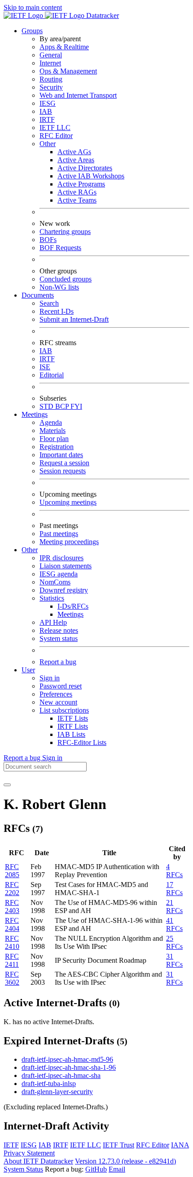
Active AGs (74, 152)
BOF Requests (60, 247)
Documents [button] (38, 295)
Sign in (49, 678)
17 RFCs (174, 888)
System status (58, 638)
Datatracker (101, 15)
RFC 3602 (12, 978)
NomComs (54, 582)
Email (117, 1169)
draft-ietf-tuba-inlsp (49, 1083)
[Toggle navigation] (7, 784)
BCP (62, 406)
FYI (76, 406)
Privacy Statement (29, 1153)
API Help (53, 622)
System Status (23, 1169)
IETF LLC (54, 127)
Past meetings (58, 533)
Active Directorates (84, 168)
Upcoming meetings (67, 502)
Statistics (51, 598)
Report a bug (57, 662)
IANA (180, 1145)
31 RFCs (174, 960)
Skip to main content (33, 7)
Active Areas (75, 160)
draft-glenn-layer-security (57, 1091)
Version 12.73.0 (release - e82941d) (125, 1161)
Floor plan (54, 438)
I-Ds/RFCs (72, 606)
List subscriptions (64, 710)
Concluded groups (65, 279)
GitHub (96, 1169)
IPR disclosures (61, 558)
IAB (45, 111)
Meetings (70, 614)
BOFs (48, 239)
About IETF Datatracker (38, 1161)
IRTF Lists (72, 726)
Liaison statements (65, 566)
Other (47, 143)
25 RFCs (174, 942)
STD (47, 406)
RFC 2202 (12, 888)
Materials (52, 430)
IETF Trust (118, 1145)
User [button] (28, 670)
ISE (44, 367)
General (50, 55)
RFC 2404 (12, 924)
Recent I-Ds (56, 311)
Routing (50, 79)
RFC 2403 (12, 906)
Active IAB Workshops (90, 176)
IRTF (47, 119)
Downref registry (63, 590)
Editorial (51, 375)
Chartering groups (65, 231)
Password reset (60, 686)
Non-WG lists (59, 287)
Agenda (50, 422)
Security (51, 87)
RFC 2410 (12, 942)
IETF (11, 1145)
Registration (56, 446)
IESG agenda (58, 574)
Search (49, 303)
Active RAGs (76, 192)
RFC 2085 (12, 870)
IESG (47, 103)
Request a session (64, 463)
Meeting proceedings (69, 541)
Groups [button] (32, 31)
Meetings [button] (35, 414)
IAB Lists (71, 734)
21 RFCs (174, 906)
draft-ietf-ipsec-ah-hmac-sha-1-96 (69, 1067)
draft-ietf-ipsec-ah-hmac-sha (61, 1075)
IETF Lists (72, 718)
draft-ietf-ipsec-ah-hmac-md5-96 (67, 1059)
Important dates (61, 455)
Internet (50, 63)
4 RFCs (174, 870)
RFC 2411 (12, 960)
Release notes (58, 630)
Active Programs (81, 184)
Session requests (62, 471)
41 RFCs (174, 924)
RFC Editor (56, 135)
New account (58, 702)
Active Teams (76, 200)
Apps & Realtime (64, 47)
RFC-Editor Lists (81, 742)
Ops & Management (68, 71)
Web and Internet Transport (78, 95)
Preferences (55, 694)
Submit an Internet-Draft (74, 319)
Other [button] (30, 550)
